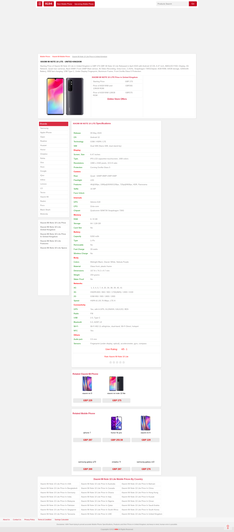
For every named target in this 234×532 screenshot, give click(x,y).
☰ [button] (39, 4)
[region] (117, 31)
